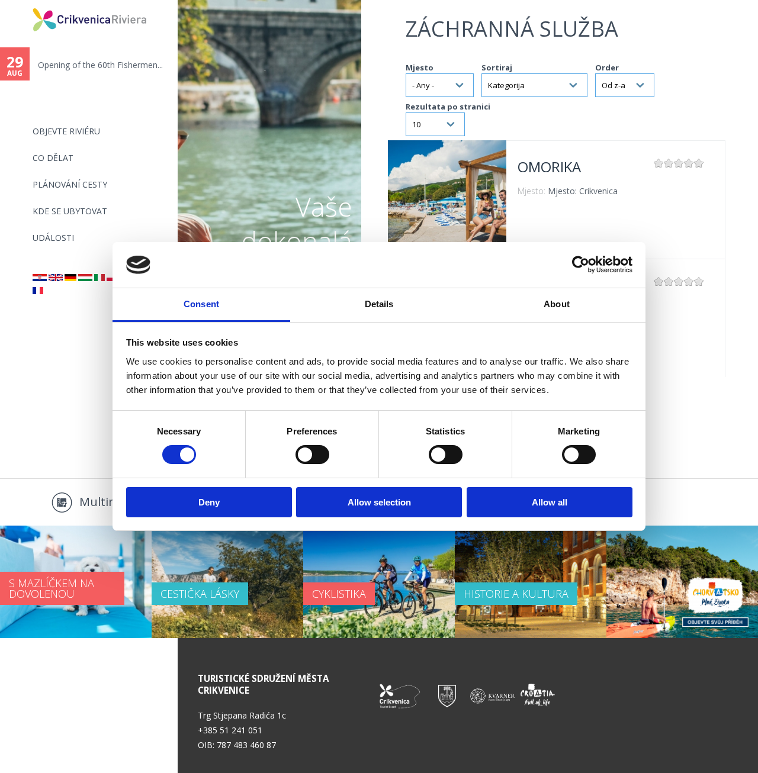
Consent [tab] (201, 304)
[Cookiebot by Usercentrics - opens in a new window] (580, 264)
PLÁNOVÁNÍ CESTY (70, 184)
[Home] (25, 5)
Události (53, 237)
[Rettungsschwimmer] (70, 278)
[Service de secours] (38, 291)
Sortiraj (496, 67)
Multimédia (111, 502)
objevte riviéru (66, 131)
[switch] (312, 454)
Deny (209, 502)
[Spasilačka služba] (40, 278)
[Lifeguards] (56, 278)
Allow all (549, 502)
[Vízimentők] (85, 278)
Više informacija (447, 199)
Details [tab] (379, 304)
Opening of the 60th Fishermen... (100, 64)
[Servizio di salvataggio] (99, 278)
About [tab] (557, 304)
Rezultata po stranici (448, 106)
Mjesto (419, 67)
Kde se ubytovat (70, 211)
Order (607, 67)
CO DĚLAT (53, 157)
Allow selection (379, 502)
